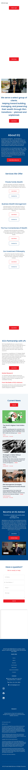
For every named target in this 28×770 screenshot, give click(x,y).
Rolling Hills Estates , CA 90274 (14, 679)
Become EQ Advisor (14, 669)
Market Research (7, 373)
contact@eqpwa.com (15, 685)
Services (14, 662)
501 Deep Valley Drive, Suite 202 (14, 678)
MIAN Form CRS (5, 724)
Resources (14, 667)
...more (19, 433)
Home (14, 658)
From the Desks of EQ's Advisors (12, 382)
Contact (14, 672)
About (14, 660)
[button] (26, 3)
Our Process (14, 665)
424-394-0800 (16, 682)
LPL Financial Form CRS (6, 722)
